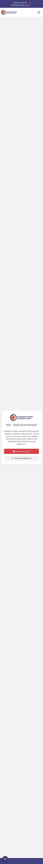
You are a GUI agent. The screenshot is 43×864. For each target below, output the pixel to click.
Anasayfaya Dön (23, 451)
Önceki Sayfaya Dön (22, 458)
